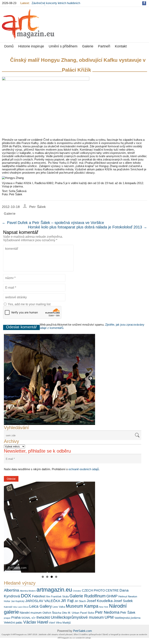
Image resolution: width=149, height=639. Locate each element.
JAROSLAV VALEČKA (42, 601)
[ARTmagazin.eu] (28, 24)
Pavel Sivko (87, 612)
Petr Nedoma (107, 612)
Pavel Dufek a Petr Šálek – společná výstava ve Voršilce (53, 222)
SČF (33, 618)
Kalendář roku (10, 607)
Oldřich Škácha (51, 612)
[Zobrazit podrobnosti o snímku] (49, 379)
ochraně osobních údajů (83, 469)
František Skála (60, 596)
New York (103, 607)
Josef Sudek (123, 601)
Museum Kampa (82, 606)
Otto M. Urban (70, 612)
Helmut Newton (127, 596)
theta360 (43, 617)
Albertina (11, 590)
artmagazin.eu (54, 589)
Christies (77, 591)
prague (7, 618)
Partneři (104, 46)
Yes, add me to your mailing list (28, 304)
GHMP (112, 596)
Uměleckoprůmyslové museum (77, 617)
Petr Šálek (37, 207)
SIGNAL (26, 617)
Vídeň (52, 622)
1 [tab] (43, 577)
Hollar (7, 601)
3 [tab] (52, 577)
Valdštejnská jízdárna (127, 617)
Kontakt (121, 46)
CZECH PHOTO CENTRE (100, 590)
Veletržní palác (13, 622)
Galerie (87, 46)
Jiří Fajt (67, 601)
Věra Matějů (63, 622)
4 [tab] (56, 577)
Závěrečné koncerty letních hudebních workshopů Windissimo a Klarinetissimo (57, 4)
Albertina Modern (28, 591)
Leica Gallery (40, 606)
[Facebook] (144, 3)
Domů (9, 46)
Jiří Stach (80, 601)
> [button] (90, 378)
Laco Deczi (23, 607)
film (48, 596)
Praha (16, 617)
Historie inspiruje (31, 46)
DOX (26, 595)
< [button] (9, 378)
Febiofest (38, 596)
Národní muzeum (31, 612)
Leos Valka (59, 606)
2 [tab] (47, 577)
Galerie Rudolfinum (87, 596)
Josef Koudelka (100, 601)
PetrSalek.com (82, 630)
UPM (109, 617)
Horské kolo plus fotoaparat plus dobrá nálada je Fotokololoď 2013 (87, 227)
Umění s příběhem (63, 46)
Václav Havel (35, 622)
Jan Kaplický (17, 601)
